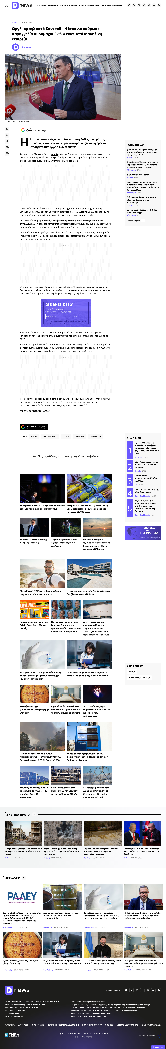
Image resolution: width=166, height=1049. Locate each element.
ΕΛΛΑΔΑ (64, 5)
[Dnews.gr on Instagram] (139, 5)
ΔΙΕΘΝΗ (73, 5)
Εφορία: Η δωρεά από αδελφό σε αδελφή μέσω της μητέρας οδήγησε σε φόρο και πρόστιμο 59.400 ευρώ (87, 508)
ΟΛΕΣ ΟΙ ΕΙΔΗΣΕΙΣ (113, 991)
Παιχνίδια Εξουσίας (143, 496)
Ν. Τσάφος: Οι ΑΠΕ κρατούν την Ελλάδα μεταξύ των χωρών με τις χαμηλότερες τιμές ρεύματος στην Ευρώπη (142, 915)
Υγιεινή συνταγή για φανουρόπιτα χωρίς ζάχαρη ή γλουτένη (34, 709)
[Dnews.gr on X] (134, 5)
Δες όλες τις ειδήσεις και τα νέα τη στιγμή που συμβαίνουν (66, 456)
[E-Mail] (7, 147)
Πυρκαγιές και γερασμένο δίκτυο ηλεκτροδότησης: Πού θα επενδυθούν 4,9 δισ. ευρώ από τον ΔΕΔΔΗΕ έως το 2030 (40, 756)
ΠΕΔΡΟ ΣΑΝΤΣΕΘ (50, 436)
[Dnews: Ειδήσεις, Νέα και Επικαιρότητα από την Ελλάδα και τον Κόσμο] (22, 5)
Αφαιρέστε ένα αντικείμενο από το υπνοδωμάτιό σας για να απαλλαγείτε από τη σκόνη (65, 709)
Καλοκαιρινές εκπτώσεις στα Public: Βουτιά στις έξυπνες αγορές (34, 625)
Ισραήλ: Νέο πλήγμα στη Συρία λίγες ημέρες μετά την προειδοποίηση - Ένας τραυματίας (61, 851)
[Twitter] (7, 135)
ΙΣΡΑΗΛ (66, 436)
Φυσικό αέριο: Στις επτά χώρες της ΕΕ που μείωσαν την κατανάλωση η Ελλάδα (64, 790)
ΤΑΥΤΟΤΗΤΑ (10, 1025)
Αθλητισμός (131, 170)
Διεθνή (14, 22)
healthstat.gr (89, 927)
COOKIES (109, 1025)
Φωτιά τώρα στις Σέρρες (138, 174)
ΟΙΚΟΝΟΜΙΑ (53, 5)
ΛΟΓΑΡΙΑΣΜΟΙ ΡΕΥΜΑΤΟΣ (139, 678)
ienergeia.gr (7, 927)
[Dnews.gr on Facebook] (129, 5)
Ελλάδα (130, 177)
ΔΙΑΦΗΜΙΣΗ (23, 1025)
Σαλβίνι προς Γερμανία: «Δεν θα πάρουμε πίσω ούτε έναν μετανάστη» (141, 200)
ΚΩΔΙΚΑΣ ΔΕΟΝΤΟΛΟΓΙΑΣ (127, 1025)
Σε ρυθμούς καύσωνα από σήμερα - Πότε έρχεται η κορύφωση (64, 542)
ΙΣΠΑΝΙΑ (34, 436)
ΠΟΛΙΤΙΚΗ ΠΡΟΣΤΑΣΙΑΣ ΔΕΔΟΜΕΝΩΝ (63, 1025)
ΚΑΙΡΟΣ (132, 672)
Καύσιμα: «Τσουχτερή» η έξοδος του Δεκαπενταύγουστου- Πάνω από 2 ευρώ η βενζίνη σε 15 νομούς (87, 756)
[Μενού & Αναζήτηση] (7, 5)
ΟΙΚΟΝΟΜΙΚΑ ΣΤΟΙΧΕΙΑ (151, 1025)
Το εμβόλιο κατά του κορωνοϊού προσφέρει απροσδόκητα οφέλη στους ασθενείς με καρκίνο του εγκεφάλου (41, 675)
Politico (46, 410)
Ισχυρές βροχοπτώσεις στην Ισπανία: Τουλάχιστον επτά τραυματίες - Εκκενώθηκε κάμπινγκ (101, 851)
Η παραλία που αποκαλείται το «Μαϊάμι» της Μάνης (146, 478)
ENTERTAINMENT (113, 5)
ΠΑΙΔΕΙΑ (82, 5)
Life (136, 485)
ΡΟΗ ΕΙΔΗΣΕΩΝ (135, 144)
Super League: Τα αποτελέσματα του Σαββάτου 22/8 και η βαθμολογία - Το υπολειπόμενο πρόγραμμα (143, 164)
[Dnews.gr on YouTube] (154, 5)
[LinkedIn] (7, 141)
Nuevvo (89, 1037)
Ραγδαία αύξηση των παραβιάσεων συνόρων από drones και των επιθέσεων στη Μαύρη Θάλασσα (145, 505)
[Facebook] (7, 129)
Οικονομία (139, 457)
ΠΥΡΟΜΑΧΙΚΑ (95, 436)
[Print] (7, 153)
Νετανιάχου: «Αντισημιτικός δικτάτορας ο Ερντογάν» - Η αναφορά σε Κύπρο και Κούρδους (142, 851)
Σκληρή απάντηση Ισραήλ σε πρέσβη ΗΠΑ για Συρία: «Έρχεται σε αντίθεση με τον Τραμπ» (23, 851)
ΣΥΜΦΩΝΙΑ (79, 436)
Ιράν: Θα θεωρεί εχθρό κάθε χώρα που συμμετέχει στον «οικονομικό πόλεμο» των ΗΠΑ (142, 152)
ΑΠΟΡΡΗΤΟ (159, 1047)
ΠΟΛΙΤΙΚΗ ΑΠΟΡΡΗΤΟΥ (92, 1025)
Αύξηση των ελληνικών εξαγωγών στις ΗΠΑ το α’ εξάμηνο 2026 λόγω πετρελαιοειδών (61, 915)
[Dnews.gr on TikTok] (144, 5)
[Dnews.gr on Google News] (149, 5)
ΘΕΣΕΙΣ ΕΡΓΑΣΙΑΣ (95, 5)
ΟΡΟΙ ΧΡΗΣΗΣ (38, 1025)
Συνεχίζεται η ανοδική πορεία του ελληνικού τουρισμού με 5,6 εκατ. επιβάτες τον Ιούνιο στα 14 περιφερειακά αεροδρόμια (96, 628)
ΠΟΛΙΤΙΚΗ (41, 5)
